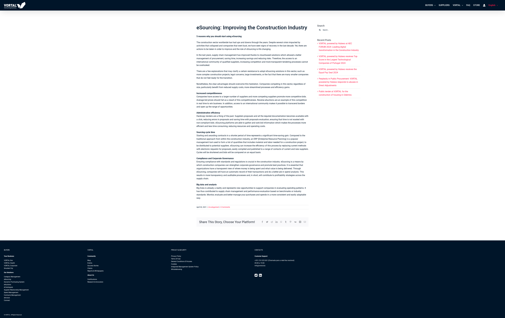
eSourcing (7, 279)
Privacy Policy (176, 256)
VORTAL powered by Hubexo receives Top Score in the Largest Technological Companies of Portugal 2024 (338, 59)
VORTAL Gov (8, 260)
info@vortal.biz (260, 266)
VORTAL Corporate (10, 266)
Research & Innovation (95, 282)
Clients (89, 268)
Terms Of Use (175, 259)
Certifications (92, 279)
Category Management (12, 277)
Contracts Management (12, 295)
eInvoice (7, 298)
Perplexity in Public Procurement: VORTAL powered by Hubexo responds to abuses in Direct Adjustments (338, 82)
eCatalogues (8, 287)
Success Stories (93, 266)
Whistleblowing (176, 269)
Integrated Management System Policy (185, 267)
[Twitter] (256, 275)
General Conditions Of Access (181, 261)
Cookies (174, 264)
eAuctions (7, 285)
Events (89, 263)
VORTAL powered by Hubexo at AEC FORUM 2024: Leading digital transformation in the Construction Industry (339, 46)
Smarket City (8, 268)
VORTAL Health (9, 263)
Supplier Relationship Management (16, 290)
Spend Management (11, 292)
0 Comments (225, 207)
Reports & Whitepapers (95, 271)
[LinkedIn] (260, 275)
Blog (89, 260)
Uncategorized (213, 207)
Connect (7, 300)
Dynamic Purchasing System (14, 282)
